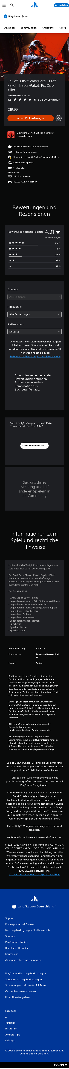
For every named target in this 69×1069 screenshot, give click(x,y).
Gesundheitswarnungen (20, 727)
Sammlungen (29, 27)
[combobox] (34, 297)
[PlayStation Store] (16, 16)
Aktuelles (10, 27)
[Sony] (61, 1067)
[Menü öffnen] (4, 5)
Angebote (48, 27)
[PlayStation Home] (34, 5)
